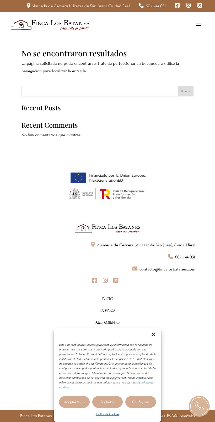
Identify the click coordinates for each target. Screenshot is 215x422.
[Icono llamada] (199, 406)
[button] (153, 334)
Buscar (186, 91)
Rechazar (107, 402)
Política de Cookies (107, 414)
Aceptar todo (74, 402)
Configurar (140, 402)
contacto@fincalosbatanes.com (167, 269)
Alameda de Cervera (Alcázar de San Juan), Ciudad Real (80, 6)
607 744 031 (156, 6)
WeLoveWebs (183, 416)
